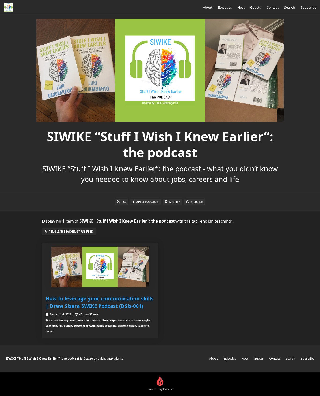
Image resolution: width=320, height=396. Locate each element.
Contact (273, 7)
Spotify (174, 202)
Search (289, 7)
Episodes (225, 7)
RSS (124, 202)
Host (241, 7)
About (207, 7)
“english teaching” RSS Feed (71, 232)
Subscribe (308, 7)
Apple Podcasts (147, 202)
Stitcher (197, 202)
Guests (255, 7)
